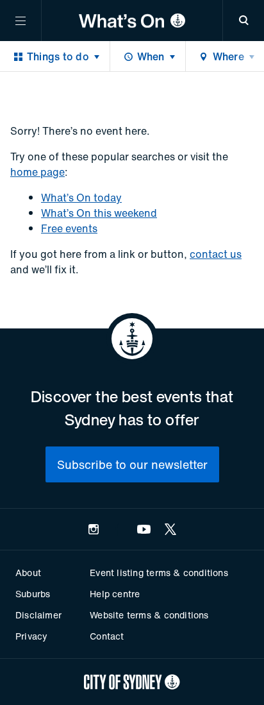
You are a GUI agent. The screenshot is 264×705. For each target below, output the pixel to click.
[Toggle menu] (20, 20)
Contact (107, 636)
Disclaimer (38, 615)
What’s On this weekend (99, 213)
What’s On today (81, 197)
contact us (216, 254)
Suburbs (32, 593)
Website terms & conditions (149, 615)
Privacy (31, 636)
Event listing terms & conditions (158, 572)
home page (37, 172)
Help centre (115, 593)
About (28, 572)
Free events (69, 228)
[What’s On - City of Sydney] (132, 20)
